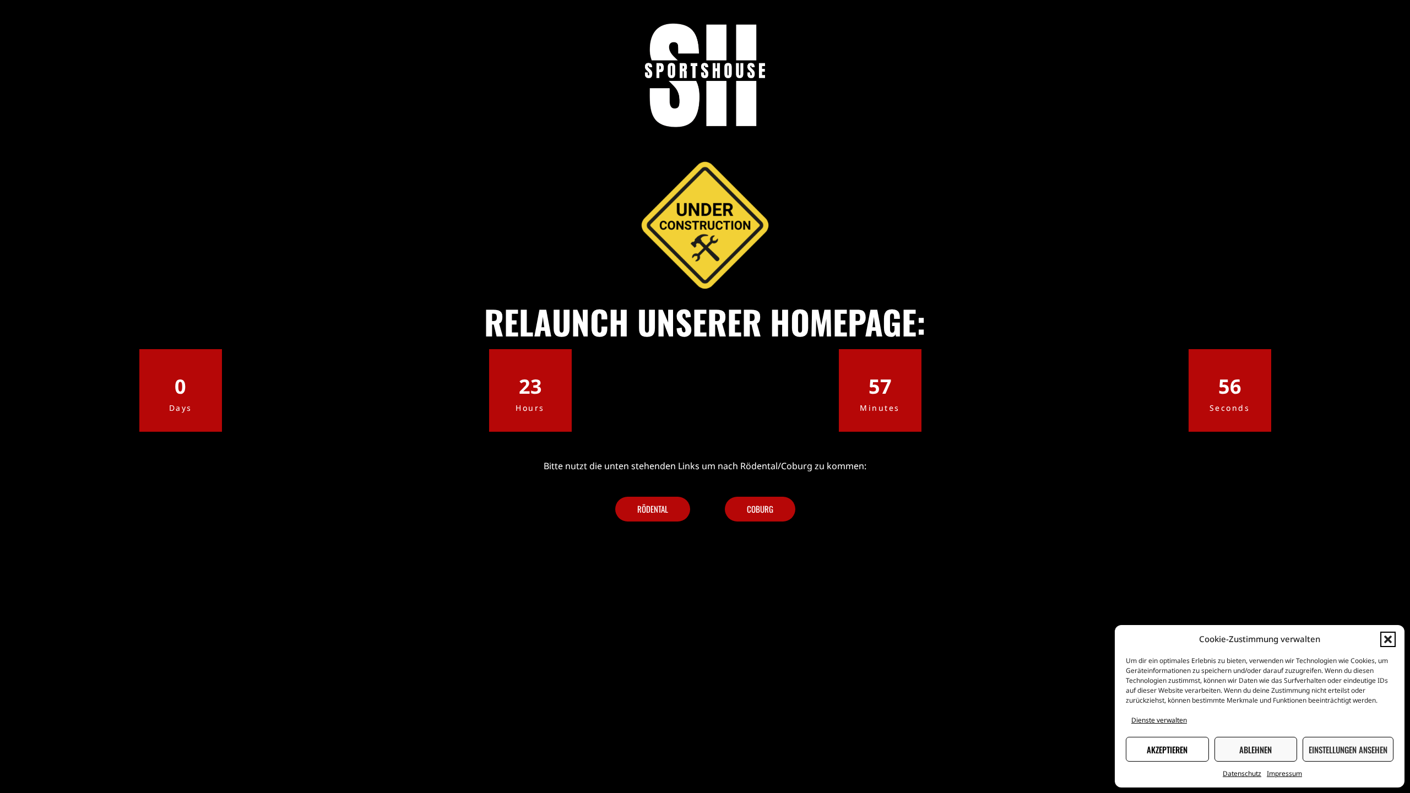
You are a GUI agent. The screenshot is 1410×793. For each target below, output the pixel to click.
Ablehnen (1255, 749)
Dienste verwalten (1159, 720)
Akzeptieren (1167, 749)
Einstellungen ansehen (1348, 749)
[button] (1387, 639)
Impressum (1284, 773)
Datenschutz (1242, 773)
